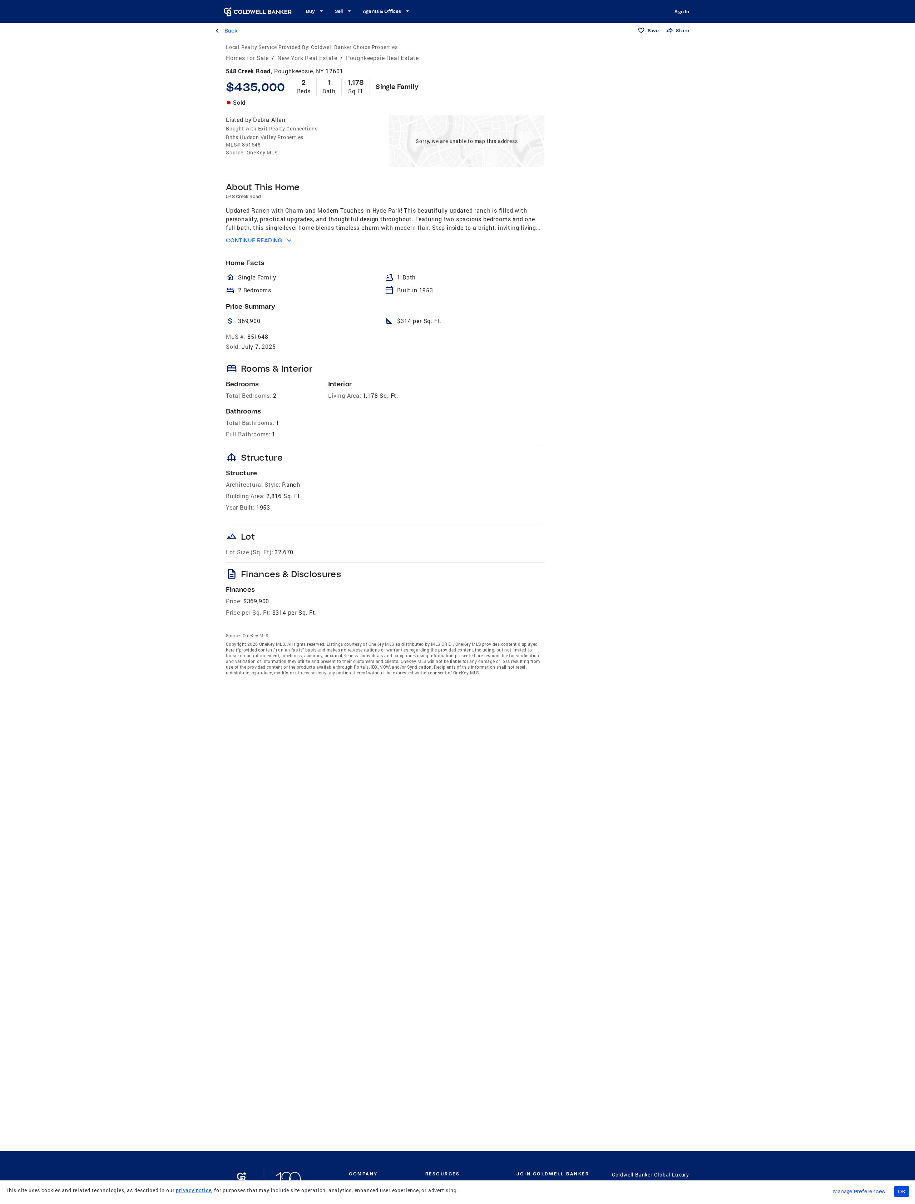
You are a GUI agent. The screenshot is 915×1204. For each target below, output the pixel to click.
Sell (339, 11)
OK (901, 1191)
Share (682, 30)
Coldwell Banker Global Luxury (650, 1174)
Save (653, 30)
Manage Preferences (859, 1191)
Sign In (681, 11)
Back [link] (231, 30)
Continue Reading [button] (254, 240)
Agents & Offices (382, 11)
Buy (310, 11)
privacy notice (193, 1190)
